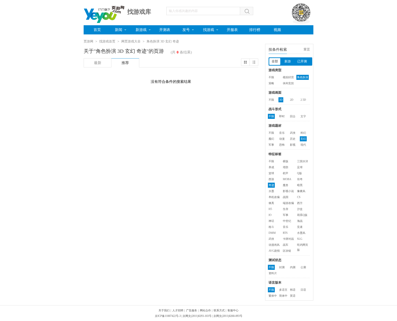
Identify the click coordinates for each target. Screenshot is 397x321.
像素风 (301, 191)
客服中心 (232, 310)
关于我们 (164, 310)
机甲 (285, 173)
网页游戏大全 (131, 41)
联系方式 (219, 310)
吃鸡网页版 (302, 245)
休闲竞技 (288, 83)
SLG (299, 238)
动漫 (282, 138)
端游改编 (288, 203)
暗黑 (300, 185)
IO (270, 215)
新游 (287, 61)
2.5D (303, 99)
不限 (271, 77)
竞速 (300, 227)
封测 (282, 267)
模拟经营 (288, 77)
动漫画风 (274, 244)
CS (299, 197)
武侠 (292, 132)
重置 (306, 49)
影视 (292, 144)
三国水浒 (302, 161)
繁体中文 (273, 296)
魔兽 (285, 185)
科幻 (303, 132)
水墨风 (301, 232)
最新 (97, 63)
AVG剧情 (274, 250)
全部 (275, 61)
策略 (271, 83)
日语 (303, 289)
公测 (303, 267)
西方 (300, 203)
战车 (285, 244)
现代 (303, 144)
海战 (300, 221)
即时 (282, 116)
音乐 (282, 132)
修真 (271, 203)
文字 (303, 116)
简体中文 (283, 296)
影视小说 (288, 191)
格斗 (271, 227)
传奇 (300, 179)
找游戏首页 (107, 41)
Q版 (299, 173)
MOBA (287, 179)
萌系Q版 (302, 215)
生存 (285, 209)
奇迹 (271, 185)
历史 (292, 138)
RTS (285, 232)
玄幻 (303, 138)
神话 (271, 221)
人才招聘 (177, 310)
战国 (285, 197)
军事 (271, 144)
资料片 (273, 273)
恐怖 (282, 144)
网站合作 (205, 310)
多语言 (283, 289)
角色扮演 (302, 77)
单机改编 (274, 197)
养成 (271, 167)
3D (281, 99)
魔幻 (271, 138)
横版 (285, 161)
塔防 (285, 167)
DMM (272, 232)
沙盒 (300, 209)
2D (291, 99)
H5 (270, 209)
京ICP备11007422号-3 (168, 316)
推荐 (125, 63)
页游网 (88, 41)
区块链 (287, 250)
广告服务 (191, 310)
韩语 (292, 289)
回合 (292, 116)
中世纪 (287, 221)
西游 (271, 179)
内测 (292, 267)
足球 (300, 167)
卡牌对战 (288, 238)
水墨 (271, 191)
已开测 (302, 61)
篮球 (271, 173)
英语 (292, 295)
